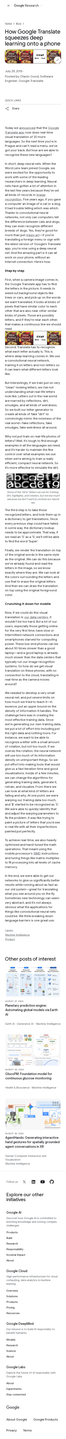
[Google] (13, 1407)
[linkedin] (33, 1182)
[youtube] (42, 1182)
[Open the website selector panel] (41, 5)
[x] (24, 1182)
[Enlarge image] (57, 59)
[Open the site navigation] (8, 5)
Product (10, 939)
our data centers (36, 617)
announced (27, 128)
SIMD (37, 853)
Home (8, 23)
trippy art (32, 235)
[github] (52, 1182)
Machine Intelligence (17, 935)
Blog (18, 23)
